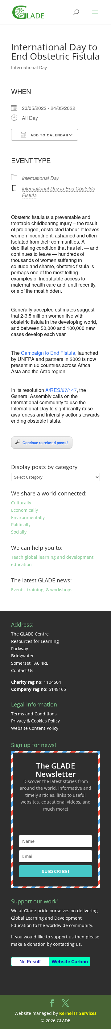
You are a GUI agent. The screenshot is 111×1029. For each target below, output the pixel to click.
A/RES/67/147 (61, 389)
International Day (29, 67)
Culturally (21, 503)
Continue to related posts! (45, 442)
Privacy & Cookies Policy (35, 721)
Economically (24, 510)
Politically (21, 524)
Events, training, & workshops (41, 590)
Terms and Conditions (34, 714)
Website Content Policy (34, 728)
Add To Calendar (48, 135)
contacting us (67, 944)
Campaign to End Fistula (48, 352)
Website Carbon (69, 961)
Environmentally (28, 517)
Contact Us (22, 670)
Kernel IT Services (78, 1013)
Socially (19, 532)
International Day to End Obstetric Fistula (58, 192)
